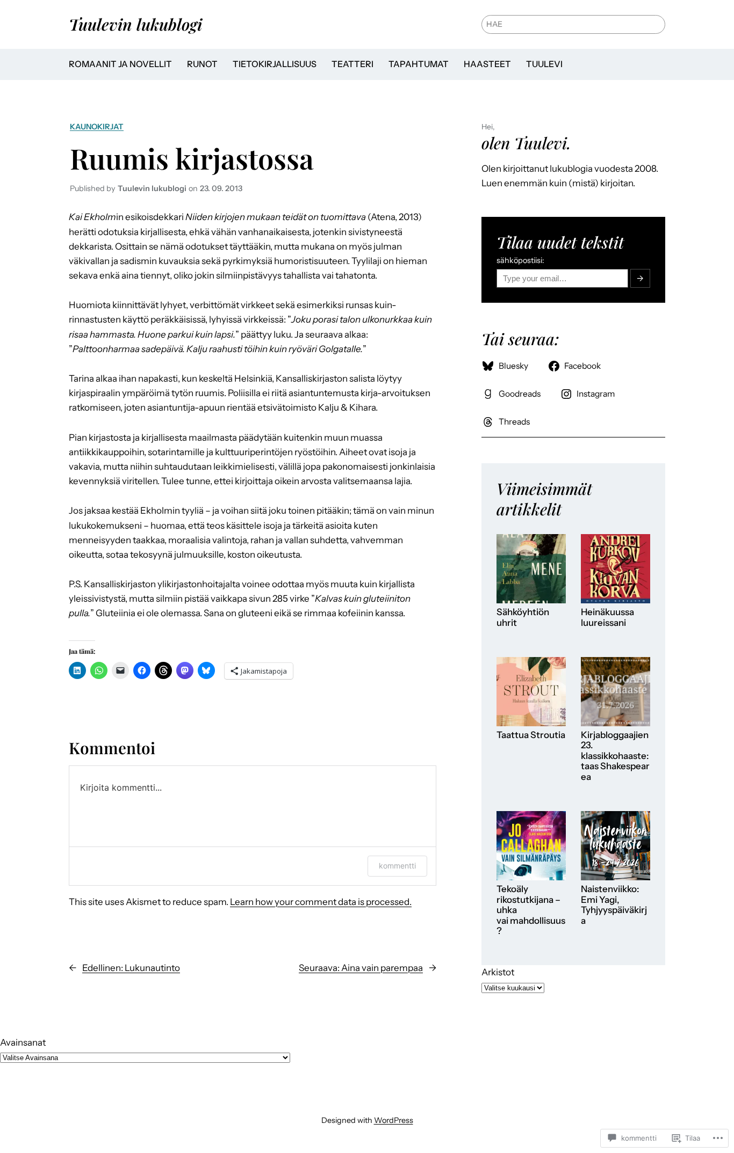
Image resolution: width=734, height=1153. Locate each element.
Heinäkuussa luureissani (607, 617)
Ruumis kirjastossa (192, 158)
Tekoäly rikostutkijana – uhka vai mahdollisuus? (530, 910)
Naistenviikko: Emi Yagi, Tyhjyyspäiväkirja (614, 905)
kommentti (397, 865)
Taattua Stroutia (530, 735)
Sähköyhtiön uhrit (522, 617)
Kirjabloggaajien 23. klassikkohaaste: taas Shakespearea (615, 756)
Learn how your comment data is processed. (321, 901)
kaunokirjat (97, 127)
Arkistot (497, 972)
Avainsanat (23, 1042)
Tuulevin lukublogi (135, 23)
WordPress (393, 1120)
